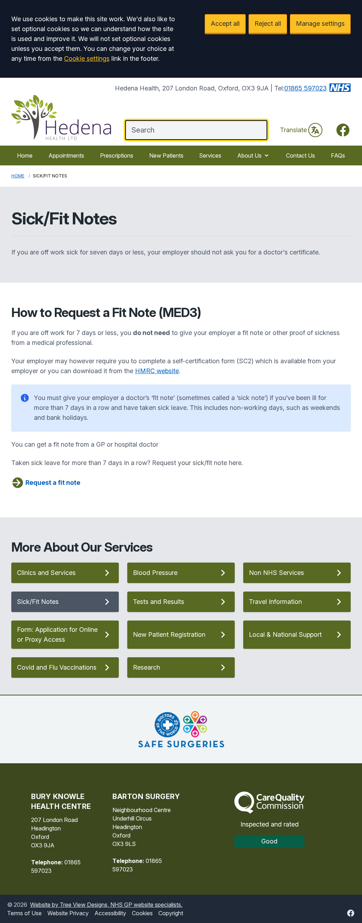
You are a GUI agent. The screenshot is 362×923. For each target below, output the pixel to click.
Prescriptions (116, 155)
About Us (249, 155)
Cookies (142, 913)
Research (146, 667)
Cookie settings (87, 58)
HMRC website (157, 371)
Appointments (66, 155)
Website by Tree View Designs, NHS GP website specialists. (106, 904)
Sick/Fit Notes (38, 601)
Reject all (268, 23)
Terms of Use (24, 913)
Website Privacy (68, 913)
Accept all (225, 23)
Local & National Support (285, 634)
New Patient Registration (169, 634)
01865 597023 (305, 88)
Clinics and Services (46, 572)
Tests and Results (158, 601)
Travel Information (275, 601)
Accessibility (110, 913)
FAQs (338, 155)
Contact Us (300, 155)
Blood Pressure (155, 572)
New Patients (166, 155)
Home (25, 155)
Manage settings (320, 23)
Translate (293, 130)
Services (210, 155)
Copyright (170, 913)
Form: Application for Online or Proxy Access (57, 634)
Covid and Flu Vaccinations (57, 667)
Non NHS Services (276, 572)
